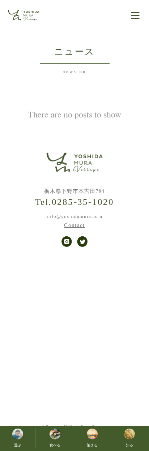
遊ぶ (17, 445)
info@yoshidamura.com (74, 216)
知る (129, 445)
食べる (55, 445)
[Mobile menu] (136, 15)
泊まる (92, 445)
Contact (74, 225)
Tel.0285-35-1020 (74, 201)
